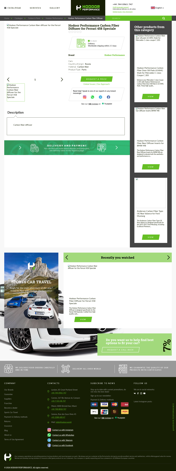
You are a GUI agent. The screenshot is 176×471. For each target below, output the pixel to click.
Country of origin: (76, 64)
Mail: (61, 422)
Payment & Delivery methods (15, 417)
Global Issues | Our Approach (123, 12)
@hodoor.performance (173, 417)
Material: (72, 66)
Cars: (70, 61)
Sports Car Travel (11, 412)
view (151, 96)
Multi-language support (121, 7)
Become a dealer (10, 408)
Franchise (8, 403)
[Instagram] (141, 393)
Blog (6, 430)
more (31, 299)
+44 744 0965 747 (123, 4)
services (35, 8)
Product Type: (74, 69)
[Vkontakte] (135, 393)
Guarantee (8, 394)
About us (7, 435)
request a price (96, 79)
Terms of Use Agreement (14, 439)
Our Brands (8, 390)
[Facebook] (138, 393)
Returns (7, 421)
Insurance (8, 426)
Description (15, 112)
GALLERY (55, 8)
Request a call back (120, 350)
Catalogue (14, 8)
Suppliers (7, 399)
